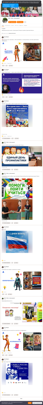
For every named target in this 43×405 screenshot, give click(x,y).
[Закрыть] (17, 4)
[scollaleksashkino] (3, 143)
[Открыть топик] (21, 40)
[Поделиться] (12, 169)
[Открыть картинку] (12, 52)
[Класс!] (2, 63)
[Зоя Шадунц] (3, 37)
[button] (12, 22)
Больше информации (34, 2)
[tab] (3, 25)
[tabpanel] (21, 216)
